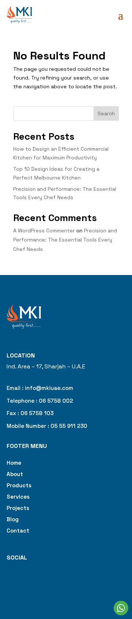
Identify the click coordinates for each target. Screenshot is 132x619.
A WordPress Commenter (44, 230)
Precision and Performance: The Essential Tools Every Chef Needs (65, 239)
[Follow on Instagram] (23, 581)
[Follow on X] (38, 581)
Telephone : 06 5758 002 (40, 400)
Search (106, 113)
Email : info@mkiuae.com (40, 387)
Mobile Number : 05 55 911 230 (47, 425)
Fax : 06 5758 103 (30, 413)
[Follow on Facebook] (9, 581)
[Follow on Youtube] (53, 581)
